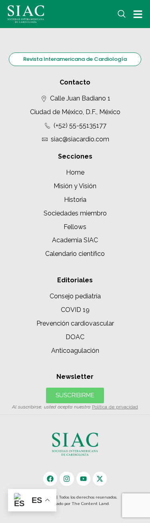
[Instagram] (66, 478)
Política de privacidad (115, 407)
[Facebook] (50, 478)
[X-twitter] (99, 478)
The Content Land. (91, 503)
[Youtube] (83, 478)
